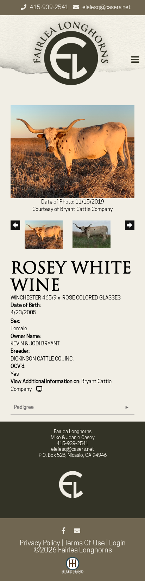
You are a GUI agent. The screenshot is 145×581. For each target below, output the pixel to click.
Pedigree (24, 407)
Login (117, 543)
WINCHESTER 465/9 (34, 298)
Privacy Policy (40, 543)
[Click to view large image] (72, 151)
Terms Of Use (84, 543)
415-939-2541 (50, 7)
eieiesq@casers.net (106, 7)
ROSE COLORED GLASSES (91, 298)
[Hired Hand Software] (73, 568)
